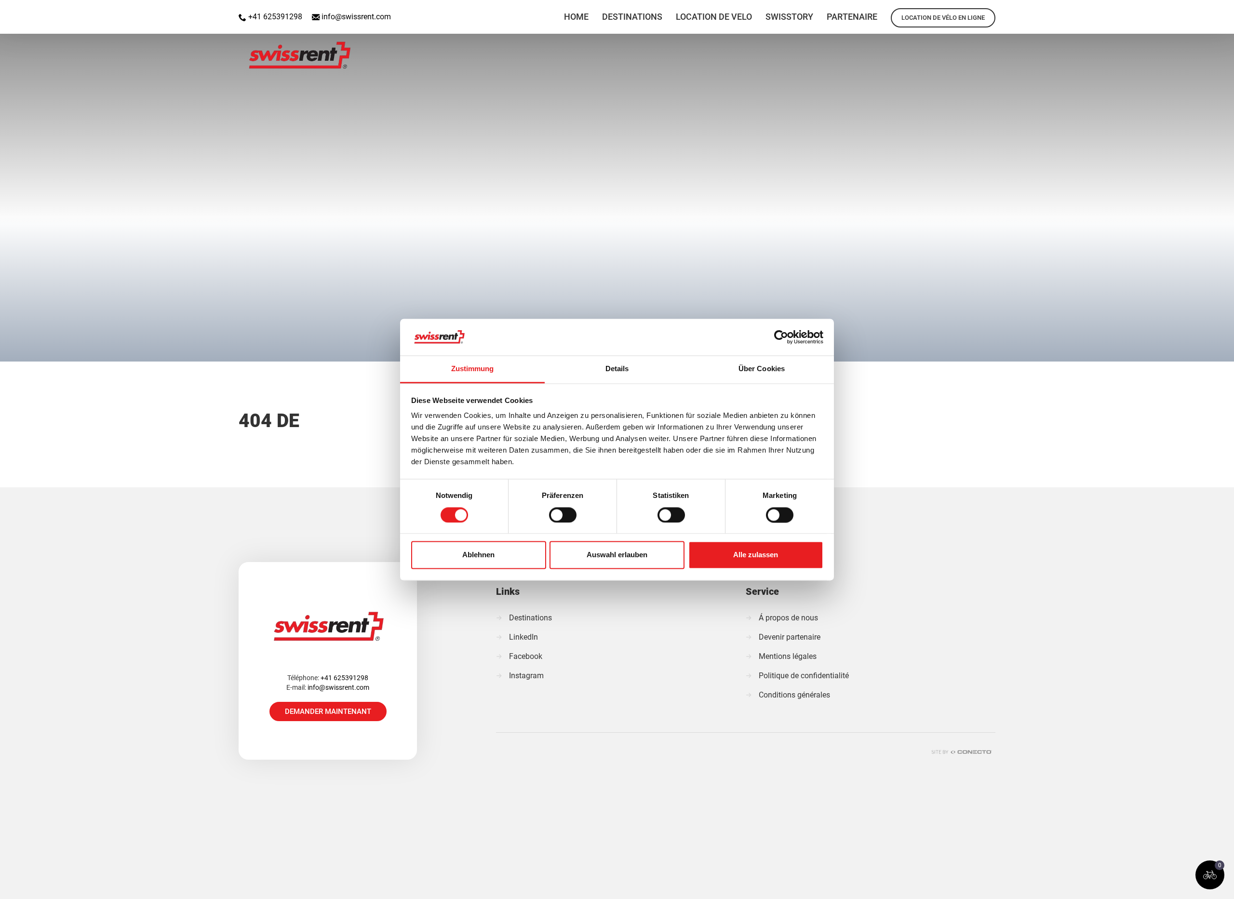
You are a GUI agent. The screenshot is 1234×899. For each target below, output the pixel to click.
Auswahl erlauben (617, 555)
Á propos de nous (788, 617)
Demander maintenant (328, 711)
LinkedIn (523, 637)
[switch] (563, 515)
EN (1172, 11)
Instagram (526, 675)
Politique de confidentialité (804, 675)
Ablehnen (478, 555)
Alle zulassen (755, 555)
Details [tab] (617, 369)
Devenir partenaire (789, 637)
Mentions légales (788, 656)
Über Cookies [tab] (761, 369)
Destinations (530, 617)
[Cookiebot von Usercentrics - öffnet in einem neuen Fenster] (781, 337)
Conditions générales (794, 694)
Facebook (525, 656)
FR (1223, 11)
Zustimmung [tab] (472, 369)
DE (1198, 11)
